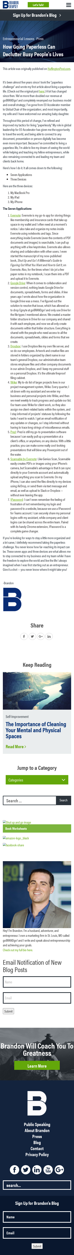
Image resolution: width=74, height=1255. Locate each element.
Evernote (15, 215)
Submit (8, 1011)
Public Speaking (37, 1124)
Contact (37, 1148)
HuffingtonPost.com (59, 68)
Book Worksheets (16, 828)
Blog (37, 1142)
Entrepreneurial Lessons (18, 38)
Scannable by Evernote (23, 458)
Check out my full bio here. (18, 950)
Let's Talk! (38, 4)
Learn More (37, 1066)
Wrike (13, 382)
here (41, 91)
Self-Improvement (17, 716)
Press (39, 38)
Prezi (13, 431)
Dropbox (15, 346)
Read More (15, 746)
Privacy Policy (37, 1154)
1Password (16, 499)
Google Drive (17, 282)
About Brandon (37, 1130)
